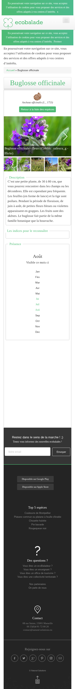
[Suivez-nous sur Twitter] (23, 658)
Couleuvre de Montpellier (38, 513)
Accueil (10, 70)
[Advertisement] (37, 383)
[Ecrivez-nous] (60, 658)
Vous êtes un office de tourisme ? (37, 573)
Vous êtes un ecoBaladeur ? (37, 566)
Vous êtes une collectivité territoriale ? (37, 577)
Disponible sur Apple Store (35, 487)
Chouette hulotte (37, 520)
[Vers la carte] (37, 609)
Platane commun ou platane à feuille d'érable (37, 517)
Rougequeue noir (37, 528)
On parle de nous (38, 588)
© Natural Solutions (37, 670)
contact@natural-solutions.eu (37, 630)
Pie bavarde (37, 524)
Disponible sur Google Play (35, 479)
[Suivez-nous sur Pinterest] (42, 658)
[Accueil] (23, 22)
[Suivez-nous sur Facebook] (14, 658)
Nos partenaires (37, 584)
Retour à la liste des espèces (37, 109)
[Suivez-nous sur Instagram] (51, 658)
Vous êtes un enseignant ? (37, 569)
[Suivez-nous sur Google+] (33, 658)
